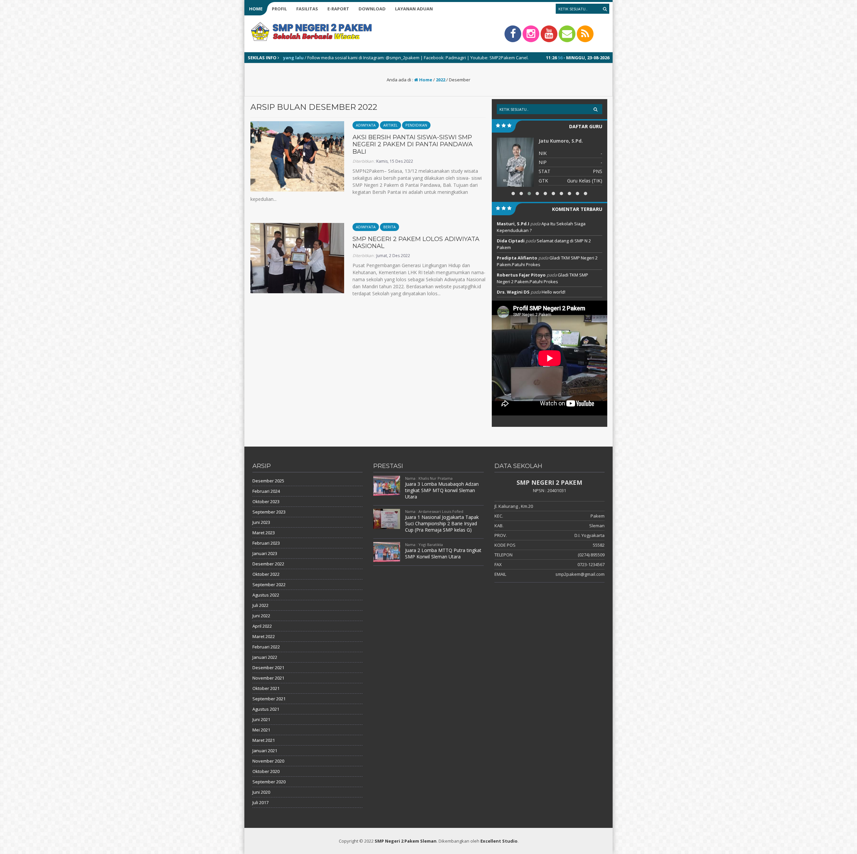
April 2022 (262, 626)
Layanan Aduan (414, 9)
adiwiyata (366, 125)
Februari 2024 (266, 491)
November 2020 (268, 761)
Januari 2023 (264, 553)
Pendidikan (416, 125)
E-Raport (338, 9)
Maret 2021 (263, 740)
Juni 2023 (261, 522)
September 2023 (269, 512)
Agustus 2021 (265, 709)
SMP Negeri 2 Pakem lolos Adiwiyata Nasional (416, 242)
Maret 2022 (263, 636)
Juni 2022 (261, 616)
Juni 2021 (261, 719)
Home (255, 9)
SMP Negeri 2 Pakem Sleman (406, 841)
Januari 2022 (264, 657)
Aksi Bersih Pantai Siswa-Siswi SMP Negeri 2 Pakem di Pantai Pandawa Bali (413, 144)
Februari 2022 (266, 647)
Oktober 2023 (266, 501)
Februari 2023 (266, 543)
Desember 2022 (268, 564)
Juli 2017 (260, 802)
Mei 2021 (261, 730)
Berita (389, 226)
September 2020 (269, 782)
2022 (440, 80)
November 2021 (268, 678)
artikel (390, 125)
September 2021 (269, 699)
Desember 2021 (268, 668)
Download (372, 9)
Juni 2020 (261, 792)
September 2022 (269, 584)
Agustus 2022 (265, 595)
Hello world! (553, 292)
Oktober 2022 (266, 574)
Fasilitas (307, 9)
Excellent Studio (499, 841)
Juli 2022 (260, 605)
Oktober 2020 (266, 771)
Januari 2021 (264, 751)
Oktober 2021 (266, 688)
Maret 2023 (263, 533)
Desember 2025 (268, 481)
